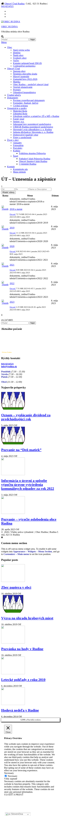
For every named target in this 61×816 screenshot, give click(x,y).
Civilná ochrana (20, 105)
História (16, 52)
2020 (12, 246)
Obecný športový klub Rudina (33, 161)
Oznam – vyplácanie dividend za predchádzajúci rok (25, 417)
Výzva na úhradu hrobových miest (27, 618)
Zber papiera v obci (16, 587)
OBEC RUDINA (9, 26)
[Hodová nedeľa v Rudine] (13, 704)
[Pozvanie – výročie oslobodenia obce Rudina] (13, 513)
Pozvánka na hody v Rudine (22, 649)
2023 (12, 302)
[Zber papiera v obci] (13, 581)
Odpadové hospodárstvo (24, 92)
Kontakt (11, 166)
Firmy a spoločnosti (22, 137)
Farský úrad (18, 119)
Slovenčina (17, 814)
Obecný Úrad (13, 68)
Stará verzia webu (21, 50)
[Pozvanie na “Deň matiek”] (13, 443)
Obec (9, 47)
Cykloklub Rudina (27, 164)
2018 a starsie (16, 209)
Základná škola (20, 113)
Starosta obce (19, 71)
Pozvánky (17, 148)
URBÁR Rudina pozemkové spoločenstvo (33, 127)
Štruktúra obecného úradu (25, 74)
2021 (12, 265)
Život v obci (13, 140)
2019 (12, 227)
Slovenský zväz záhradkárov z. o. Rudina (32, 129)
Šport (15, 156)
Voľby (16, 60)
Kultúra (16, 150)
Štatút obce (18, 55)
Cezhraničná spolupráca (24, 66)
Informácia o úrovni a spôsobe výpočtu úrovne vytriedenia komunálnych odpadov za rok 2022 (27, 484)
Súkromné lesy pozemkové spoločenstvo (32, 124)
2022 (12, 283)
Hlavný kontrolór (21, 76)
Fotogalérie (18, 145)
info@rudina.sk (9, 366)
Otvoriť (13, 214)
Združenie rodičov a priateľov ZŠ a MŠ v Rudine (36, 116)
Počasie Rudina (7, 352)
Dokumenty (12, 97)
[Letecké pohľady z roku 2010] (13, 673)
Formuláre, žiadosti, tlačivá (25, 103)
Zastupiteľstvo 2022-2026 (25, 79)
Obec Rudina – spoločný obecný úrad (30, 84)
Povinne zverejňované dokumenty (29, 100)
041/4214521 (7, 6)
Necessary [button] (9, 773)
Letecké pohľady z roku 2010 (23, 680)
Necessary (12, 776)
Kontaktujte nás (20, 169)
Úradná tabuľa (14, 95)
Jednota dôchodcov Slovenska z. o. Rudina (33, 132)
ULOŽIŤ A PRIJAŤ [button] (13, 794)
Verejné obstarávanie (22, 87)
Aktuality (17, 142)
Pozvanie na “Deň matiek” (21, 450)
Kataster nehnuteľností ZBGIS (27, 63)
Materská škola (20, 111)
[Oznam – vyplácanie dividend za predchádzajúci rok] (13, 409)
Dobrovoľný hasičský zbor (25, 135)
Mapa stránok (19, 172)
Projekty (17, 89)
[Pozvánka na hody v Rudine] (13, 642)
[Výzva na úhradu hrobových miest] (13, 612)
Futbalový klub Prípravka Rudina (34, 158)
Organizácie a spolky (17, 108)
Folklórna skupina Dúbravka (32, 153)
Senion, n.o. (18, 121)
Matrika (16, 82)
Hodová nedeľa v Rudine (20, 710)
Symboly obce (20, 58)
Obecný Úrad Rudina (14, 3)
